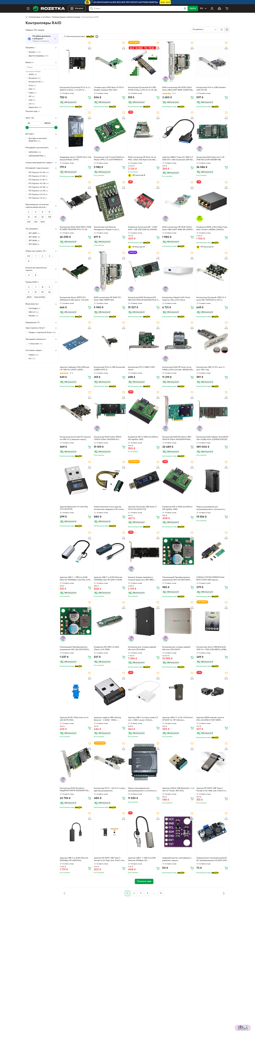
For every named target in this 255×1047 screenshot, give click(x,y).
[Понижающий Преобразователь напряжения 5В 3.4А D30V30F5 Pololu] (178, 551)
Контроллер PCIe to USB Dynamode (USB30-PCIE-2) (109, 368)
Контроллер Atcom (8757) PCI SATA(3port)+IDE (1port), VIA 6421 (74, 299)
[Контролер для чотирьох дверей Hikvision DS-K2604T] (178, 621)
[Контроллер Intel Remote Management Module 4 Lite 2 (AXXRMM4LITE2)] (110, 201)
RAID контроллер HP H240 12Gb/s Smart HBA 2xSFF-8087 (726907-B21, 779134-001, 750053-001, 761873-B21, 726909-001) (178, 89)
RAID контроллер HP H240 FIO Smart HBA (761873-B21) (107, 299)
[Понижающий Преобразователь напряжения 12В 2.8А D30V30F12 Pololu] (76, 621)
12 (49, 212)
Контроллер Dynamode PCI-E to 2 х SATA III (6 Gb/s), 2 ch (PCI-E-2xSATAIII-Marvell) (75, 89)
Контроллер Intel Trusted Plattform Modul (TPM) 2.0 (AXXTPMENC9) (109, 158)
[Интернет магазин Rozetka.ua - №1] (49, 8)
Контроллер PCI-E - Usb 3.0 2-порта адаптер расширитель (109, 789)
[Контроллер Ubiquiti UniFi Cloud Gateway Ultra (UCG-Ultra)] (178, 271)
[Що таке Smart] (96, 36)
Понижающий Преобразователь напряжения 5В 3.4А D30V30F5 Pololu (176, 579)
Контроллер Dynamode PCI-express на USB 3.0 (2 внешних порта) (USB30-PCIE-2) (75, 438)
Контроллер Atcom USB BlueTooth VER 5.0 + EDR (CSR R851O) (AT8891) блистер (212, 648)
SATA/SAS (35, 152)
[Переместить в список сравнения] (89, 48)
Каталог (79, 8)
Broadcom (35, 78)
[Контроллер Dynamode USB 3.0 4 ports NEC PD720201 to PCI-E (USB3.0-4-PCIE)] (212, 271)
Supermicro (35, 107)
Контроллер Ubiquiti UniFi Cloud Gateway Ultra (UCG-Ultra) (176, 299)
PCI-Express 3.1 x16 (38, 176)
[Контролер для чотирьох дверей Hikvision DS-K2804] (144, 621)
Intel (32, 100)
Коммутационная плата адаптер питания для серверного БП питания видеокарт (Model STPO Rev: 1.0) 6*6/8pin (110, 508)
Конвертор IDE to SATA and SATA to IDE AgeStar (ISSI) (143, 438)
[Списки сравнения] (219, 8)
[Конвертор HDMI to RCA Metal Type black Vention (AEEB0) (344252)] (212, 201)
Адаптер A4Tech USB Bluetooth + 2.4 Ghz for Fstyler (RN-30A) (178, 789)
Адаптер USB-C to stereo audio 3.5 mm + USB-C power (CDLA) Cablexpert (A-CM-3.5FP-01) (143, 719)
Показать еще (31, 111)
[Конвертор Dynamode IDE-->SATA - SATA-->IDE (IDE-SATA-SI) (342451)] (144, 201)
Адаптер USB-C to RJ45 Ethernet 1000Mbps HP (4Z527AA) (74, 859)
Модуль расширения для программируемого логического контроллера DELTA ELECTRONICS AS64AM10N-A (211, 508)
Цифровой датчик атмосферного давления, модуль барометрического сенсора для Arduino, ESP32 (176, 859)
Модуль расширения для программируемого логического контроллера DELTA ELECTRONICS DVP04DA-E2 (143, 789)
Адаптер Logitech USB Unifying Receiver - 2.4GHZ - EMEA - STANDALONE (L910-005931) (107, 719)
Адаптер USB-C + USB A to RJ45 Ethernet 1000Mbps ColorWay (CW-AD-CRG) (75, 579)
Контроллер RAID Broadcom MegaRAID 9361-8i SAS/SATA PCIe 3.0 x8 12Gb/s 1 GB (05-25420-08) (74, 789)
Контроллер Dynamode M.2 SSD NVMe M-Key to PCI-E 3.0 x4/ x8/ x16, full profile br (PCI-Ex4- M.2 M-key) (143, 89)
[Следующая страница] (223, 893)
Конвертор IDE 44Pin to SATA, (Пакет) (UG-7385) (106, 648)
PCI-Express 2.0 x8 (38, 191)
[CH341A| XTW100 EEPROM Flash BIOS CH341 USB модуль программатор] (212, 551)
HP (32, 96)
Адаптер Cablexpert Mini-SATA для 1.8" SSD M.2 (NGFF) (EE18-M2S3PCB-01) (74, 368)
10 (36, 292)
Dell (32, 89)
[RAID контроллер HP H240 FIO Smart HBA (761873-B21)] (110, 271)
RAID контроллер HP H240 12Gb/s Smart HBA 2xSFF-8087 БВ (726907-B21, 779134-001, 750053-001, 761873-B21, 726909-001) (178, 228)
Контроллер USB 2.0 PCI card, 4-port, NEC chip (210, 368)
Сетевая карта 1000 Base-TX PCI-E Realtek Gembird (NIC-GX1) (109, 89)
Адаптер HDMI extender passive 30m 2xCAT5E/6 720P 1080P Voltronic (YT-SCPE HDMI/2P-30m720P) (210, 719)
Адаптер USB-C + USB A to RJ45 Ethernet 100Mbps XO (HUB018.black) (142, 859)
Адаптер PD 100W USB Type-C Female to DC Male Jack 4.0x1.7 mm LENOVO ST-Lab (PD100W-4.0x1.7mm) (109, 859)
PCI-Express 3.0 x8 (39, 172)
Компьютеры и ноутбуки (40, 17)
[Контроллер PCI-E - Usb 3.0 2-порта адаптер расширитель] (110, 762)
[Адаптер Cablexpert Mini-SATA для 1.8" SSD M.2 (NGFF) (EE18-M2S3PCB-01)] (76, 341)
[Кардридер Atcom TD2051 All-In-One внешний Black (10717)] (76, 131)
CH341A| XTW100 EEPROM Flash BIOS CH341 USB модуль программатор (210, 579)
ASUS (33, 74)
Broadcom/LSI (36, 82)
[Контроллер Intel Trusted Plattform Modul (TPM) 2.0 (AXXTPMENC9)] (110, 131)
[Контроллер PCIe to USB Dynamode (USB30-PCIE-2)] (110, 341)
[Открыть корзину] (227, 8)
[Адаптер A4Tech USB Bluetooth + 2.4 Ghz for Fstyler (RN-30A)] (178, 762)
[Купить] (89, 97)
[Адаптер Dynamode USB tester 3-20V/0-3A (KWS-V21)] (144, 480)
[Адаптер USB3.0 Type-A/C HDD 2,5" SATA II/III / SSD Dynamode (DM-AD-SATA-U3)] (178, 131)
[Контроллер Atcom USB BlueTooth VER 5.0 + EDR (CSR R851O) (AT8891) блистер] (212, 621)
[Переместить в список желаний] (89, 43)
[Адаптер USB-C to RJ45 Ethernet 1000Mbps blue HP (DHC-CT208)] (110, 551)
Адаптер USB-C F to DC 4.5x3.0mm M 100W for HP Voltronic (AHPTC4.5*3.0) (177, 719)
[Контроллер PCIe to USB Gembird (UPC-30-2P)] (212, 61)
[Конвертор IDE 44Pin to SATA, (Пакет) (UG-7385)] (110, 621)
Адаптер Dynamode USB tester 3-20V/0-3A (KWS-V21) (142, 508)
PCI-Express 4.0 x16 (39, 183)
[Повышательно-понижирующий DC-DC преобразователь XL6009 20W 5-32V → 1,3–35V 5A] (212, 832)
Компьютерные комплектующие (66, 17)
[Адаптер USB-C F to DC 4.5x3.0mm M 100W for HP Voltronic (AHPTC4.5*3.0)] (178, 691)
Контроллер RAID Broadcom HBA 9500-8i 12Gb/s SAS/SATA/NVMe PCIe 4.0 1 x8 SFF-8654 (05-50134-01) (177, 438)
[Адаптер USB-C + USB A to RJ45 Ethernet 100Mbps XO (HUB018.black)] (144, 832)
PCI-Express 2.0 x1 (38, 198)
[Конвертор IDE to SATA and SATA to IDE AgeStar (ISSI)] (144, 411)
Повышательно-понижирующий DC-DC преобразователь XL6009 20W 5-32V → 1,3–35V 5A (212, 859)
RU (201, 8)
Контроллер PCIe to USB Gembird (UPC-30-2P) (211, 89)
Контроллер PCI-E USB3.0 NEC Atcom (141, 368)
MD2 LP (34, 312)
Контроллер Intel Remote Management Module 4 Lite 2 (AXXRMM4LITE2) (106, 228)
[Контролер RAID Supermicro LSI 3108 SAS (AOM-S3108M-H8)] (212, 131)
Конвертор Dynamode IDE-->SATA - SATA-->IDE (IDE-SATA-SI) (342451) (143, 228)
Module (33, 316)
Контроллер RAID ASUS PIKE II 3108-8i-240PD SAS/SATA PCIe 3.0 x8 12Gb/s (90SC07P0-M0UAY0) (76, 228)
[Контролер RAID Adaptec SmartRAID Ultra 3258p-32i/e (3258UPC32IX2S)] (212, 411)
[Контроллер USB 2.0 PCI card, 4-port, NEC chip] (212, 341)
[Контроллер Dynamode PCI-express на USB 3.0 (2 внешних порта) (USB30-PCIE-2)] (76, 411)
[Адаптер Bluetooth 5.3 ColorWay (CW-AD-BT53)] (76, 480)
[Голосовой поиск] (185, 8)
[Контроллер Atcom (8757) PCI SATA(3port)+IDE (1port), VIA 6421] (76, 271)
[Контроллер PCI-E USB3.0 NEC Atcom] (144, 341)
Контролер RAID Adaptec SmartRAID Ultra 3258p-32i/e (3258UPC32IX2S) (212, 438)
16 (29, 217)
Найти (193, 8)
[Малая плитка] (226, 29)
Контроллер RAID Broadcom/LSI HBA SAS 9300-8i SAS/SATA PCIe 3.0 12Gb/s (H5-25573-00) (144, 299)
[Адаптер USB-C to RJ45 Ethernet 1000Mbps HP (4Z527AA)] (76, 832)
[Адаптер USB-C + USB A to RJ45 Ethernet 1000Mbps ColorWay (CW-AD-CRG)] (76, 551)
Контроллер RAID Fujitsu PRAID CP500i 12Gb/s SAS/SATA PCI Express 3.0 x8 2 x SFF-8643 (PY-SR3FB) (108, 438)
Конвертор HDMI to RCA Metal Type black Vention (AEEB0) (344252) (211, 228)
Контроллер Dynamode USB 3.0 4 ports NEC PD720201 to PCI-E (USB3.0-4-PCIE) (211, 299)
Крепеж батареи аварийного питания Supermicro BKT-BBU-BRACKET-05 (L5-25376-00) (141, 579)
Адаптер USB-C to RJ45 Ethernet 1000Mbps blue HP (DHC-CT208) (108, 579)
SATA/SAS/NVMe (37, 156)
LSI (32, 104)
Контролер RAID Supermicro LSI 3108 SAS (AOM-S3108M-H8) (210, 158)
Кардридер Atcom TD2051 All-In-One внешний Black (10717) (75, 158)
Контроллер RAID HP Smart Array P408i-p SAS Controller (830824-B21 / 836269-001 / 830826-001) (177, 368)
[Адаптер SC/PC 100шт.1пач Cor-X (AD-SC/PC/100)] (76, 691)
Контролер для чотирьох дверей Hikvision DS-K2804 (142, 648)
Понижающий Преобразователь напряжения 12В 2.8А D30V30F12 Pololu (74, 648)
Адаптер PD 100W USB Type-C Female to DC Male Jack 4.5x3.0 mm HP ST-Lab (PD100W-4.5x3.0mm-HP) (212, 789)
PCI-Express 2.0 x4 (38, 194)
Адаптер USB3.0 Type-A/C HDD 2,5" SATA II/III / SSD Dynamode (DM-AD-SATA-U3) (178, 158)
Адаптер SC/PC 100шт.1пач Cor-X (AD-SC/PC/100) (74, 719)
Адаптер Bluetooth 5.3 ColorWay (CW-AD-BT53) (74, 508)
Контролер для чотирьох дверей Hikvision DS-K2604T (176, 648)
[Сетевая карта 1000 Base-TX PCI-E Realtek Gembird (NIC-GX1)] (110, 61)
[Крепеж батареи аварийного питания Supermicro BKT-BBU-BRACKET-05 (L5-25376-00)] (144, 551)
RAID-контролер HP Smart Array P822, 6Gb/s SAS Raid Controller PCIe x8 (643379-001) (142, 158)
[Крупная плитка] (221, 29)
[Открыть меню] (28, 8)
